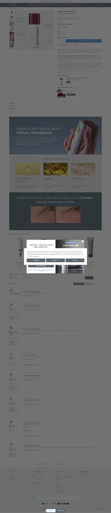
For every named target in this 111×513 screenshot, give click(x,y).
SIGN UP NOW (41, 265)
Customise (36, 260)
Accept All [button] (75, 260)
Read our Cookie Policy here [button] (34, 256)
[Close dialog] (83, 241)
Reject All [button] (55, 260)
